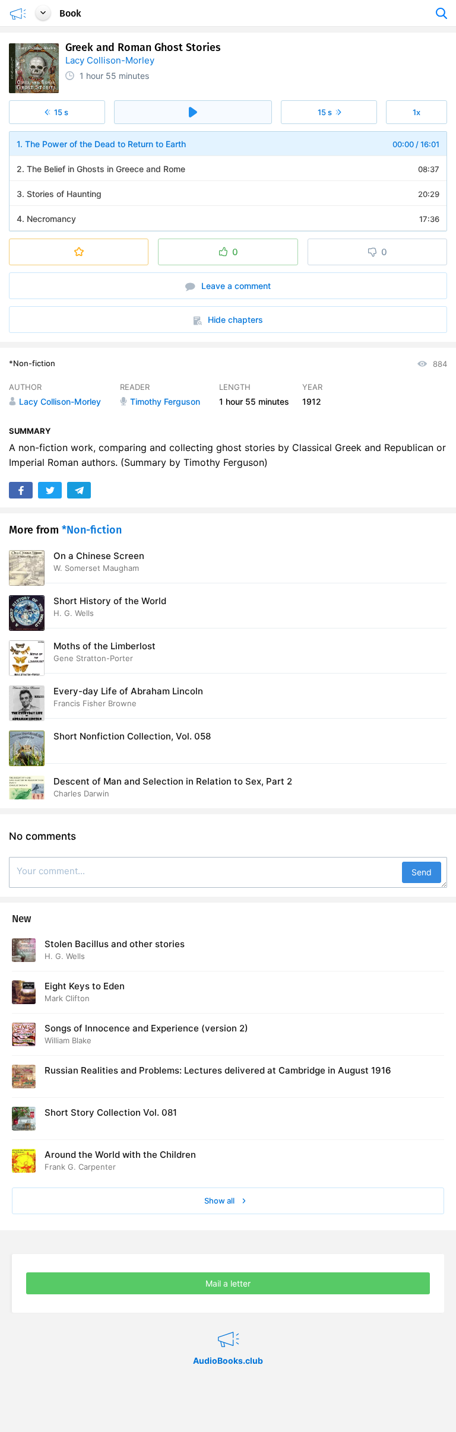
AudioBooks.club (228, 1324)
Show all (220, 1200)
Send (421, 872)
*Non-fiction (32, 363)
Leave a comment (235, 286)
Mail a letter (228, 1283)
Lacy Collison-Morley (109, 60)
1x (416, 112)
